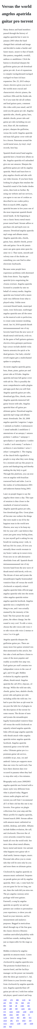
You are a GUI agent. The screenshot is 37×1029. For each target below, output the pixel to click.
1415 (11, 1018)
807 (18, 1018)
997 (16, 1009)
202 (29, 1009)
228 (4, 1009)
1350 (24, 1012)
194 (23, 1015)
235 (28, 1003)
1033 (23, 1021)
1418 (31, 1023)
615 (30, 1018)
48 (16, 1006)
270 (11, 1000)
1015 (11, 1023)
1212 (5, 1023)
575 (4, 1012)
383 (24, 1018)
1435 (23, 1009)
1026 (17, 1012)
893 (4, 1006)
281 (11, 1021)
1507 (5, 1000)
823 (10, 1026)
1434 (11, 1012)
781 (16, 1003)
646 (22, 1003)
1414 (5, 1021)
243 (4, 1026)
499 (10, 1009)
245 (4, 1003)
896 (4, 1015)
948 (10, 1006)
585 (28, 1006)
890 (17, 1000)
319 (30, 1021)
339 (25, 1023)
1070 (31, 1012)
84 (29, 1000)
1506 (22, 1006)
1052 (11, 1015)
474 (17, 1021)
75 (29, 1015)
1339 (18, 1023)
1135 (23, 1000)
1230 (5, 1018)
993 (10, 1003)
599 (17, 1015)
